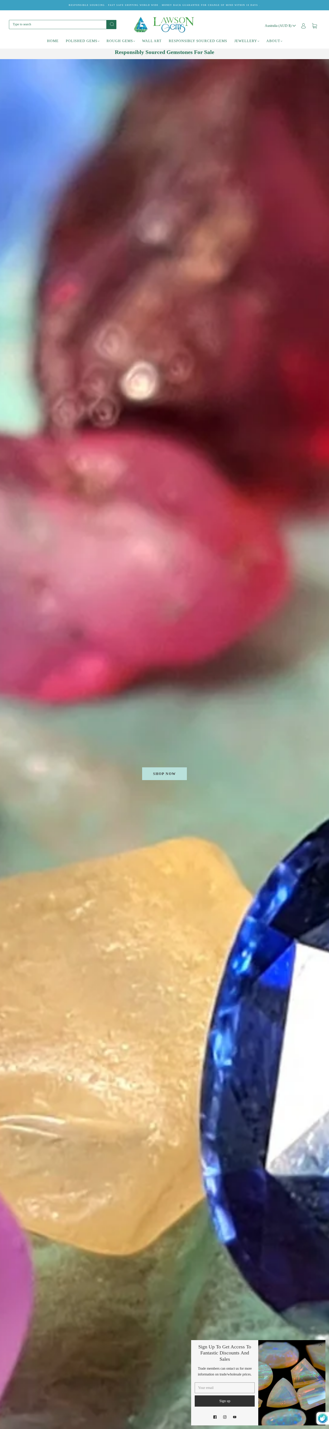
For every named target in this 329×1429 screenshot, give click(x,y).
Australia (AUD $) (278, 26)
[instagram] (225, 1417)
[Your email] (225, 1387)
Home (53, 41)
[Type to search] (58, 24)
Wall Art (152, 41)
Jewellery (245, 41)
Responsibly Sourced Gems (198, 41)
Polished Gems (81, 41)
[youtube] (234, 1417)
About (273, 41)
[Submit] (111, 24)
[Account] (303, 26)
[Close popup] (320, 1345)
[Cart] (314, 26)
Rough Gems (120, 41)
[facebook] (215, 1417)
